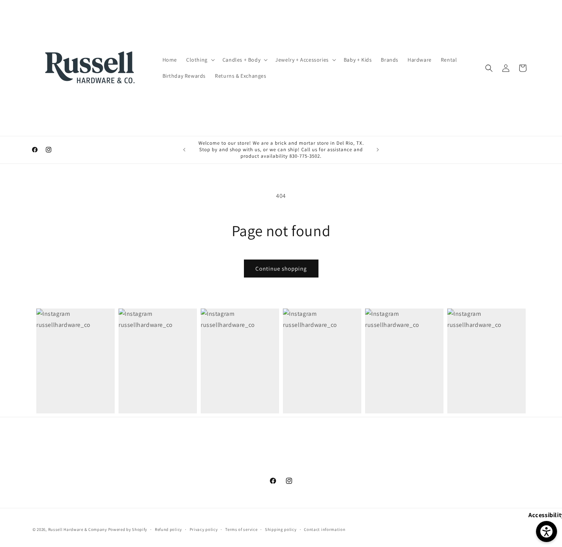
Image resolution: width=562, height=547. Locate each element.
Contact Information (345, 469)
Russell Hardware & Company (77, 529)
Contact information (324, 529)
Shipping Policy (212, 469)
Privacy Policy (295, 469)
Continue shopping (281, 268)
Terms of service (241, 529)
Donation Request (400, 469)
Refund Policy (255, 469)
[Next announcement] (377, 149)
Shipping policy (281, 529)
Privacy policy (204, 529)
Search (147, 469)
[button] (200, 60)
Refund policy (168, 529)
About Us (174, 469)
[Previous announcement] (184, 149)
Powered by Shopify (128, 529)
